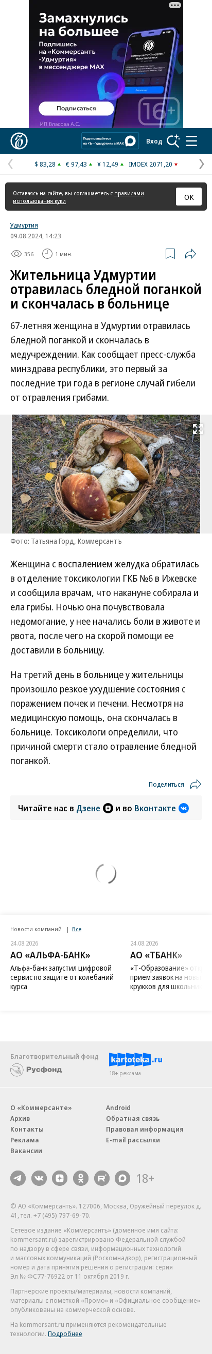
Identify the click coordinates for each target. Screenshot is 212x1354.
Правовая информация (145, 1129)
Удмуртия (24, 225)
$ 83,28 (45, 164)
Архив (20, 1118)
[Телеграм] (18, 1178)
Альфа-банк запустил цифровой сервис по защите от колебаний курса (62, 977)
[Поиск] (173, 141)
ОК (189, 197)
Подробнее (65, 1333)
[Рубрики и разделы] (191, 141)
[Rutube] (102, 1178)
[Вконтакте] (39, 1178)
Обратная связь (133, 1118)
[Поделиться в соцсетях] (190, 254)
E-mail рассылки (133, 1139)
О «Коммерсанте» (41, 1107)
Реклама (24, 1139)
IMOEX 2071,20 (150, 164)
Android (118, 1107)
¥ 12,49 (107, 164)
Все (76, 929)
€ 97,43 (76, 164)
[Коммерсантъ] (19, 141)
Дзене (88, 808)
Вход (154, 141)
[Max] (122, 1178)
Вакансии (26, 1150)
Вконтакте (155, 808)
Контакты (27, 1129)
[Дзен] (59, 1178)
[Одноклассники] (81, 1178)
